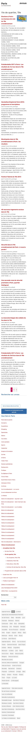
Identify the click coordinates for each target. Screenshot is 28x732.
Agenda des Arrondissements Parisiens (12, 614)
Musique (23, 626)
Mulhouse (4, 635)
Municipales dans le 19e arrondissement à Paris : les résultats (11, 141)
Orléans (9, 674)
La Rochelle (5, 683)
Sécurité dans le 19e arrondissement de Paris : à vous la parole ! (13, 247)
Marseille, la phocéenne (8, 697)
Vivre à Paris (4, 476)
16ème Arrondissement (7, 535)
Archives (3, 486)
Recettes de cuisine (7, 659)
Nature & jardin (19, 653)
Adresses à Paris (5, 483)
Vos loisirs (4, 438)
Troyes (8, 677)
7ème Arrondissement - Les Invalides (11, 507)
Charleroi (18, 668)
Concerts (4, 423)
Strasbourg (5, 626)
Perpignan (16, 626)
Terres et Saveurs (13, 656)
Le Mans (11, 650)
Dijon (24, 632)
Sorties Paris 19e (9, 551)
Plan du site (4, 727)
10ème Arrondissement (7, 516)
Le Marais (4, 495)
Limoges (18, 671)
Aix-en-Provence (13, 629)
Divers (14, 641)
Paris (4, 3)
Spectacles (4, 432)
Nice (15, 623)
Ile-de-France (5, 617)
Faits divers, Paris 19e (13, 564)
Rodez (11, 653)
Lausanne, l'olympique (8, 715)
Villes (11, 623)
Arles (3, 632)
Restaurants (4, 467)
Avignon (14, 632)
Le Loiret (14, 677)
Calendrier (4, 448)
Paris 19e (3, 604)
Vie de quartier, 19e (10, 554)
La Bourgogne (14, 680)
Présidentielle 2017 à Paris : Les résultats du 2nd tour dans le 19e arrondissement (12, 355)
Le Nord (18, 611)
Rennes (11, 635)
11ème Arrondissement (7, 519)
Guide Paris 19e (7, 574)
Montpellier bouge (7, 700)
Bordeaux (11, 620)
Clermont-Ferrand (12, 644)
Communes (5, 623)
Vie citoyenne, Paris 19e (13, 557)
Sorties (3, 454)
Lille (11, 626)
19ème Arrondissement (8, 545)
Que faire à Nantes (18, 703)
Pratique (3, 470)
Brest (15, 635)
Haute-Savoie (5, 680)
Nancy (3, 674)
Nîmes (19, 632)
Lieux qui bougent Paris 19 (10, 577)
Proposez (4, 671)
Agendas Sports (6, 641)
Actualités (4, 629)
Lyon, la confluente (7, 694)
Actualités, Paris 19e (9, 548)
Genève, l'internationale (8, 712)
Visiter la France (16, 665)
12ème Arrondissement (7, 522)
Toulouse (4, 620)
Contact (14, 731)
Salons (3, 435)
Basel (18, 718)
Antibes (4, 647)
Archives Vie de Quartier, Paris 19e (16, 567)
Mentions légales (13, 727)
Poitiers (21, 674)
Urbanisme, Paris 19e (12, 560)
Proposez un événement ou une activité (14, 411)
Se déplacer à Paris (6, 473)
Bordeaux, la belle (7, 703)
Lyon (23, 617)
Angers (8, 632)
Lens (16, 650)
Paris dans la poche (6, 419)
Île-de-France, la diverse (8, 691)
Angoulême (16, 647)
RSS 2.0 (20, 731)
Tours (3, 677)
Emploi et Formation (7, 451)
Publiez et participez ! (9, 581)
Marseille (18, 617)
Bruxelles (4, 668)
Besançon (4, 650)
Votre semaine (5, 442)
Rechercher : (5, 595)
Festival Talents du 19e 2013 (11, 177)
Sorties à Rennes (6, 706)
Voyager (21, 662)
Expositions (4, 426)
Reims (21, 650)
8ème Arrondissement (7, 510)
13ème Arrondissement (7, 526)
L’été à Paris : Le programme (9, 591)
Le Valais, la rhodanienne (8, 718)
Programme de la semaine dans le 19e (15, 570)
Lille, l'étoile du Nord (18, 706)
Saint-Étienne (12, 638)
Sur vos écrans (21, 641)
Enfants (3, 457)
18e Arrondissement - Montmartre (11, 541)
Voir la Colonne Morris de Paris (11, 406)
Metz (24, 671)
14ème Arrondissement (7, 529)
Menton (10, 647)
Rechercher (11, 668)
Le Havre (4, 638)
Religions (4, 656)
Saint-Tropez (21, 644)
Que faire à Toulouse (18, 700)
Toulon (3, 644)
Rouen (20, 635)
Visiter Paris (4, 460)
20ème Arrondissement (7, 584)
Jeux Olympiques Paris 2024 (9, 587)
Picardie (15, 674)
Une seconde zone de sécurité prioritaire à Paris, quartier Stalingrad (11, 282)
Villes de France (6, 665)
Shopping (4, 429)
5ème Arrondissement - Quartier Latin (12, 498)
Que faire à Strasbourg (8, 709)
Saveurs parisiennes (6, 464)
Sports (3, 445)
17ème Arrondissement (7, 538)
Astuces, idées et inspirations (10, 662)
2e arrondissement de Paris (9, 492)
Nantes (17, 620)
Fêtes (12, 617)
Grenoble (22, 629)
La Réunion (12, 671)
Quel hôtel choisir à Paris (8, 479)
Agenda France (6, 611)
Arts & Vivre (5, 653)
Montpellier (21, 623)
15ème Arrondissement (7, 532)
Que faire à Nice (20, 709)
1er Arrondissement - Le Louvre (10, 489)
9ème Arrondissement (7, 513)
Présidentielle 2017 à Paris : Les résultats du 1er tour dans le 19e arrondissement (12, 67)
